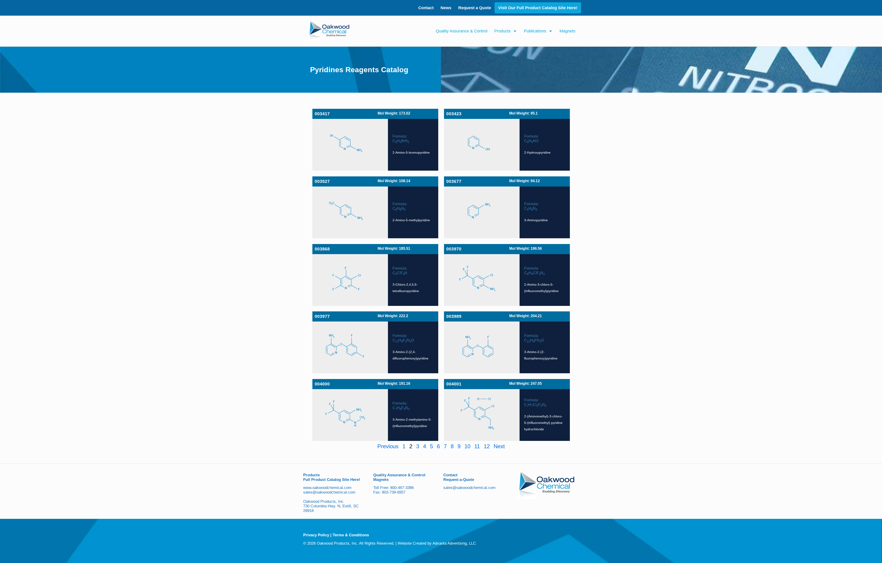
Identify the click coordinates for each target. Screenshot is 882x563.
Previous (388, 446)
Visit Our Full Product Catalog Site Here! (537, 8)
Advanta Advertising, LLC (454, 543)
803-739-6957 (393, 492)
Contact (426, 8)
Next (499, 446)
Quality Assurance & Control (461, 31)
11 (477, 446)
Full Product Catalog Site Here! (331, 479)
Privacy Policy (316, 535)
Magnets (567, 31)
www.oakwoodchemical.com (327, 487)
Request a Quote (474, 8)
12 (487, 446)
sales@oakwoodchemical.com (329, 492)
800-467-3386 (402, 487)
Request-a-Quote (458, 479)
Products (502, 31)
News (446, 8)
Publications (535, 31)
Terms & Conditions (351, 535)
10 (467, 446)
